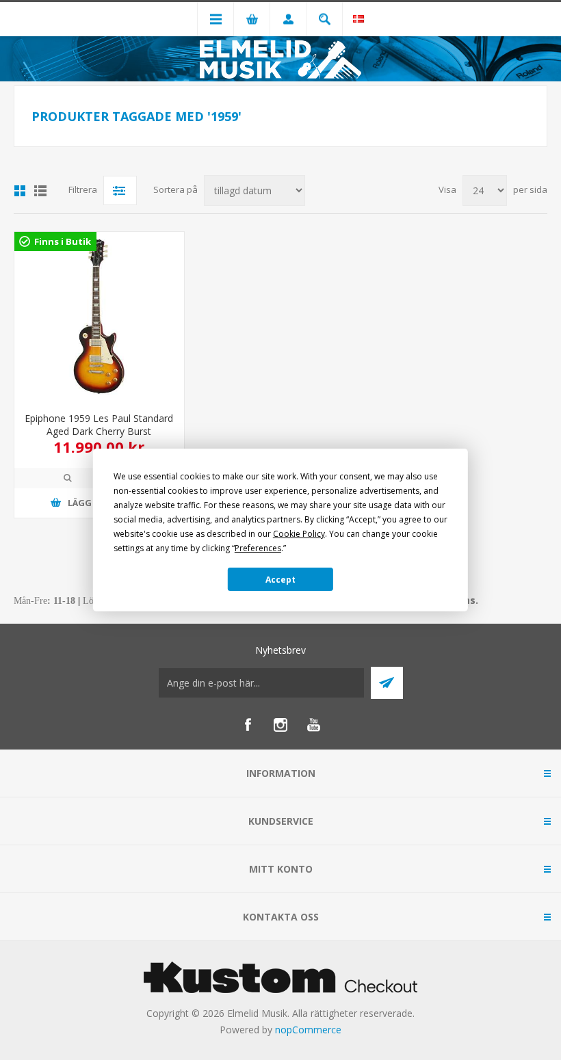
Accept (280, 579)
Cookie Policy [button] (299, 534)
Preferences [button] (258, 548)
